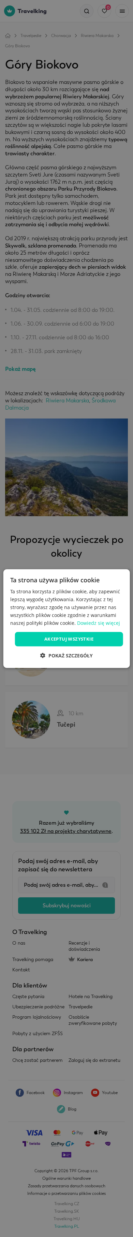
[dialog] (66, 618)
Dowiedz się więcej (98, 623)
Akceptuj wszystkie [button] (68, 639)
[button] (66, 655)
